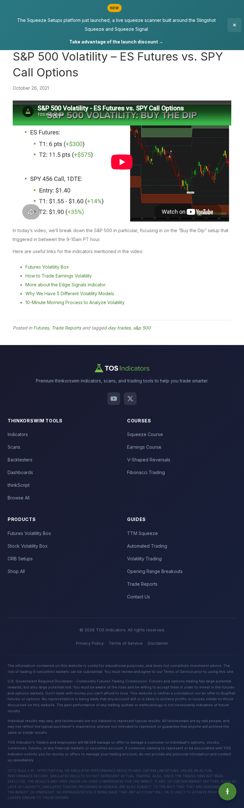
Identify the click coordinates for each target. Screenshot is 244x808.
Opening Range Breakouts (155, 571)
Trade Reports (66, 327)
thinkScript (19, 485)
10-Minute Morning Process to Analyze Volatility (75, 302)
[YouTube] (113, 398)
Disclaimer (158, 643)
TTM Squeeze (142, 533)
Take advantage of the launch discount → (116, 41)
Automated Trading (147, 546)
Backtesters (20, 459)
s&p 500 (142, 327)
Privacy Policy (90, 643)
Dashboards (20, 472)
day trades (119, 327)
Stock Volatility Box (28, 546)
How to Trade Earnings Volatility (58, 275)
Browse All (19, 497)
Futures (41, 327)
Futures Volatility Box (47, 267)
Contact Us (138, 596)
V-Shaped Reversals (148, 459)
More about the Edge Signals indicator (65, 284)
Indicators (18, 434)
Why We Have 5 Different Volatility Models (69, 293)
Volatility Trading (144, 558)
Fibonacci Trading (146, 472)
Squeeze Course (145, 434)
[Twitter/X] (130, 398)
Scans (14, 447)
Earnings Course (144, 447)
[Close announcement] (234, 25)
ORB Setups (20, 558)
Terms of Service (126, 643)
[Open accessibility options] (227, 791)
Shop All (16, 571)
